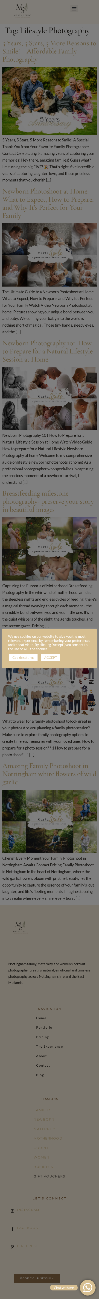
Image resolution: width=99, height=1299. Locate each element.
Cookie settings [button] (23, 657)
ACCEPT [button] (50, 657)
